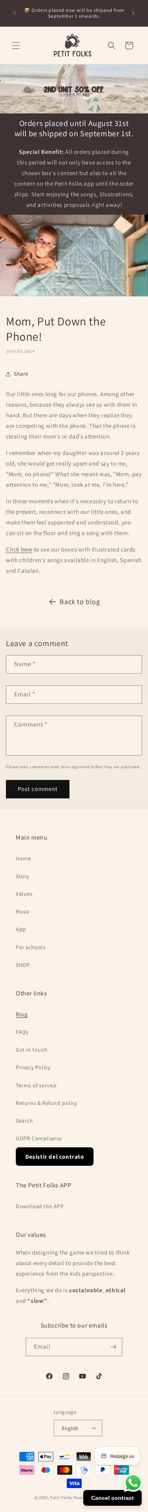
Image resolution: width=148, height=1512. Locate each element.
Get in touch (31, 1049)
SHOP (23, 964)
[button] (15, 45)
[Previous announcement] (14, 13)
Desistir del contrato (54, 1156)
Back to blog (80, 601)
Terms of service (36, 1085)
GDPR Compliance (39, 1138)
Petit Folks (61, 1497)
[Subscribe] (113, 1347)
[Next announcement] (133, 13)
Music (23, 911)
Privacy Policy (33, 1067)
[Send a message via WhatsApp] (133, 1483)
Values (24, 893)
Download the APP (40, 1206)
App (21, 929)
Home (23, 858)
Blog (21, 1014)
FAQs (22, 1031)
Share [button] (21, 373)
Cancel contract (112, 1498)
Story (22, 876)
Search (24, 1120)
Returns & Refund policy (46, 1103)
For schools (31, 947)
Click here (19, 549)
